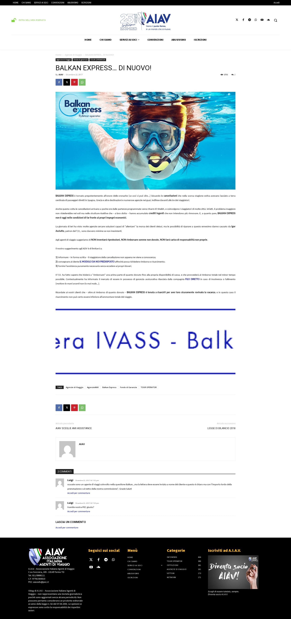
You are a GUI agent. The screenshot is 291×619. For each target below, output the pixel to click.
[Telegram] (249, 20)
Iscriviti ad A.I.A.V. (224, 550)
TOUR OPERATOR (97, 59)
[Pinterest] (74, 82)
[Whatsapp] (255, 20)
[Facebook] (243, 20)
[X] (66, 82)
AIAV (61, 74)
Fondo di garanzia (81, 59)
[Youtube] (262, 20)
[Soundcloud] (268, 20)
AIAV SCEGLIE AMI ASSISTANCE (74, 428)
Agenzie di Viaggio (73, 54)
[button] (275, 20)
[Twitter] (237, 20)
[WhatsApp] (82, 82)
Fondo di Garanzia (128, 387)
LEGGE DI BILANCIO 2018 (221, 428)
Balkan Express (109, 387)
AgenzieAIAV (93, 387)
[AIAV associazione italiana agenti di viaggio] (145, 20)
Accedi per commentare (78, 493)
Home (58, 54)
